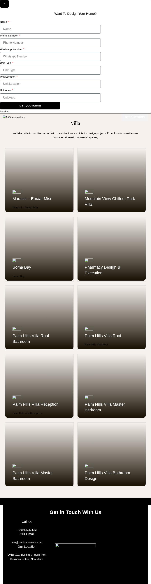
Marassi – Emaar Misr (32, 198)
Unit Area (5, 90)
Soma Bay (22, 267)
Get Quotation (135, 117)
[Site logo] (14, 117)
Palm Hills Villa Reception (36, 404)
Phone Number (9, 35)
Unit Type (6, 62)
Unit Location (8, 76)
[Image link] (75, 563)
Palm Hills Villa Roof (103, 335)
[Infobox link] (75, 528)
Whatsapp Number (11, 49)
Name (4, 21)
